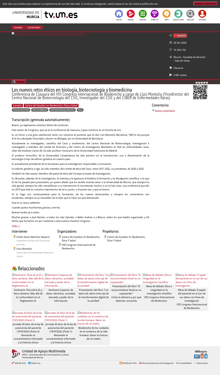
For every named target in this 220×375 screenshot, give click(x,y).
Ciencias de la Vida (21, 110)
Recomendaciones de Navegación (158, 363)
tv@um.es (35, 363)
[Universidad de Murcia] (26, 15)
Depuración (202, 363)
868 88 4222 (20, 363)
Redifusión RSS (130, 363)
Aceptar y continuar (205, 3)
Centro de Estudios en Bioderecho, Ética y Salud (51, 105)
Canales (18, 27)
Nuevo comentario (165, 110)
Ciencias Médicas (40, 110)
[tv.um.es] (60, 15)
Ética (80, 110)
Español (181, 35)
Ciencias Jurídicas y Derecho (62, 110)
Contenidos (34, 27)
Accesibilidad (185, 363)
